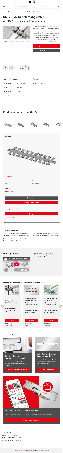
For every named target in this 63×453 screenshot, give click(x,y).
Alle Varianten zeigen (47, 50)
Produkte (10, 12)
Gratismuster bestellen (47, 46)
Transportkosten (27, 450)
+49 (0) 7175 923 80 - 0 (13, 435)
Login (32, 214)
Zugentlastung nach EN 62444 (23, 12)
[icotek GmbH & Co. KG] (31, 2)
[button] (4, 32)
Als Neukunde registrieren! (12, 217)
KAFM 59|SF (36, 12)
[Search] (43, 6)
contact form (17, 440)
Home (4, 12)
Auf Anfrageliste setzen (32, 202)
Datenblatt (9, 176)
